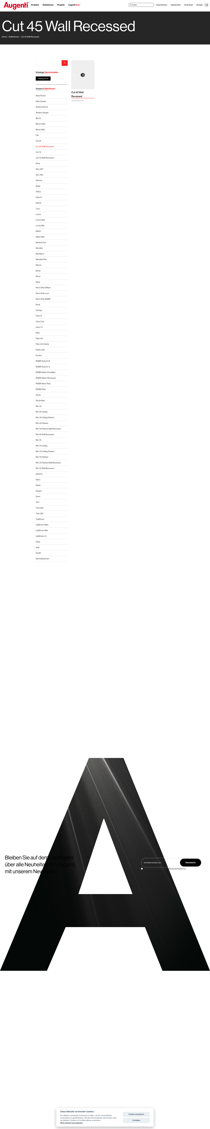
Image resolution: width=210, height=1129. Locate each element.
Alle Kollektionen (42, 558)
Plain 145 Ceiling (42, 344)
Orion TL (39, 327)
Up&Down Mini (42, 530)
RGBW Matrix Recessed (46, 378)
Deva (38, 163)
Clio (37, 135)
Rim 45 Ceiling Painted (45, 417)
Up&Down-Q (41, 536)
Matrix (38, 231)
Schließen (136, 1120)
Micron (38, 265)
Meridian (39, 248)
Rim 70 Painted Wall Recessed (48, 462)
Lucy (38, 208)
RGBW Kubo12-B (43, 361)
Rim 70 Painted (42, 457)
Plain (38, 333)
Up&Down (40, 519)
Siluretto (39, 474)
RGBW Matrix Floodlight (45, 372)
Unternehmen (161, 5)
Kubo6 (38, 203)
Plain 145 (39, 338)
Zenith (38, 553)
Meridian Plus (41, 259)
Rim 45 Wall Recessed (45, 434)
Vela (37, 547)
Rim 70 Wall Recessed (45, 468)
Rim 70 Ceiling (41, 445)
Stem (38, 496)
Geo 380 (39, 175)
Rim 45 (38, 406)
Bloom (38, 118)
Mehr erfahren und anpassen (71, 1123)
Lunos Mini (40, 225)
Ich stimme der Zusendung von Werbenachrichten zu (164, 869)
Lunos (38, 214)
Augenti (74, 5)
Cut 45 (38, 141)
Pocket (39, 355)
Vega (38, 541)
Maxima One (41, 242)
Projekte (61, 5)
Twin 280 (39, 508)
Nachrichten (176, 5)
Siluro (38, 479)
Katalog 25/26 (43, 78)
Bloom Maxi (40, 124)
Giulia (38, 186)
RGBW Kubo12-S (43, 366)
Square (39, 491)
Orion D (39, 316)
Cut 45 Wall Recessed (30, 37)
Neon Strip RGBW (43, 299)
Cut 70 (38, 152)
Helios (38, 191)
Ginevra (39, 180)
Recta (38, 395)
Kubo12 (39, 197)
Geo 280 (39, 169)
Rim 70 (38, 440)
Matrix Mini (40, 237)
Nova (38, 304)
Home (4, 37)
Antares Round (42, 107)
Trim (37, 502)
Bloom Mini (40, 129)
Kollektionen (48, 5)
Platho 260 (40, 350)
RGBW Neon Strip (43, 383)
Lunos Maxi (40, 220)
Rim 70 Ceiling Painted (45, 451)
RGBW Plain (41, 389)
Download (188, 5)
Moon (38, 276)
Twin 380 (39, 513)
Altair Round (41, 95)
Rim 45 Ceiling (41, 412)
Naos (38, 282)
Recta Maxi (40, 400)
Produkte (35, 5)
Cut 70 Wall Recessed (45, 158)
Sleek (38, 485)
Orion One (40, 321)
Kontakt (199, 5)
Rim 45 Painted (42, 423)
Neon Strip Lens (42, 293)
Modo (38, 270)
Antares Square (42, 112)
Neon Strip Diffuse (43, 287)
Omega (39, 310)
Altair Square (41, 101)
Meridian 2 (40, 254)
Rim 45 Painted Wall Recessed (48, 429)
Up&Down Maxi (42, 524)
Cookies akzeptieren (136, 1114)
